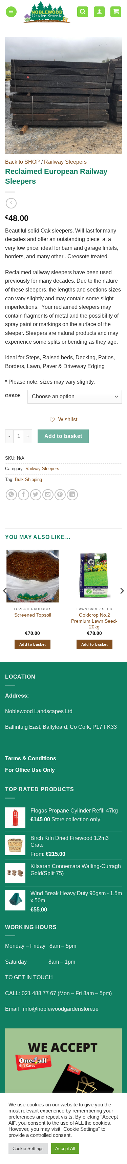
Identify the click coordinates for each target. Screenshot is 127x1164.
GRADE (13, 396)
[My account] (99, 12)
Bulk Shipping (28, 479)
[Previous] (5, 604)
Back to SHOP (22, 162)
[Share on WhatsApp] (11, 494)
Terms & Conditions (30, 758)
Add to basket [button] (32, 644)
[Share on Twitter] (35, 494)
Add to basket (63, 436)
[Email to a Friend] (48, 494)
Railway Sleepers (65, 162)
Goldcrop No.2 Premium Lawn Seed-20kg (94, 621)
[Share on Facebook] (23, 494)
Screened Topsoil (32, 615)
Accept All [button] (65, 1148)
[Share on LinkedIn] (72, 494)
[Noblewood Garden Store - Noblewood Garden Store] (47, 12)
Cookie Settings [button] (28, 1148)
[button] (11, 12)
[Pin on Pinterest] (60, 494)
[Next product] (11, 203)
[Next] (122, 604)
